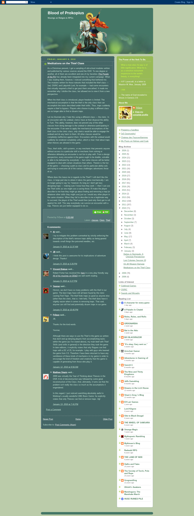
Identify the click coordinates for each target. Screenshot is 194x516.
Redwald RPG (130, 450)
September (129, 222)
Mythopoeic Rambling (134, 436)
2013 (124, 197)
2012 (124, 201)
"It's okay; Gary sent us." (135, 344)
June (126, 233)
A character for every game (136, 303)
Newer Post (48, 419)
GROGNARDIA (131, 324)
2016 (124, 187)
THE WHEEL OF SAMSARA (137, 423)
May (126, 237)
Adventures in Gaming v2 (136, 358)
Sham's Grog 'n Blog (134, 395)
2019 (124, 176)
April (126, 240)
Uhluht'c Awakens (132, 487)
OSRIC (124, 290)
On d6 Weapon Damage (134, 264)
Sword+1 (128, 365)
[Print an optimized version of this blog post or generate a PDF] (101, 214)
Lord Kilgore (130, 409)
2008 (124, 277)
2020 (124, 172)
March (127, 244)
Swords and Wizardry (130, 293)
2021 (124, 169)
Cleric (102, 220)
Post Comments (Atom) (65, 425)
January (128, 251)
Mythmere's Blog (132, 443)
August (127, 226)
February (128, 247)
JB (54, 252)
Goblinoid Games (128, 286)
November (129, 215)
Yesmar (56, 286)
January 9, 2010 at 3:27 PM (65, 281)
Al (54, 232)
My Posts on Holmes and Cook (135, 141)
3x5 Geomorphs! (128, 134)
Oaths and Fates (131, 464)
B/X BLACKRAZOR (133, 337)
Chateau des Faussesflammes (134, 137)
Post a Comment (53, 410)
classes (95, 220)
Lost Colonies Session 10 (135, 260)
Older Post (107, 419)
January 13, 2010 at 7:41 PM (65, 404)
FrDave (56, 315)
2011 (124, 205)
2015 (124, 190)
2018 (124, 179)
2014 (124, 194)
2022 (124, 165)
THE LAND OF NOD (133, 457)
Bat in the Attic (131, 331)
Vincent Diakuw (60, 269)
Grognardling (130, 480)
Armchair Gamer (132, 351)
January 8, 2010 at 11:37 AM (65, 247)
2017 (124, 183)
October (128, 219)
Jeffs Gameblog (131, 381)
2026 (124, 151)
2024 (124, 158)
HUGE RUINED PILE (133, 499)
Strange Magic (131, 430)
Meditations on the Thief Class (137, 268)
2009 (124, 273)
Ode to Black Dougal (134, 416)
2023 (124, 161)
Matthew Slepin (60, 372)
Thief (108, 220)
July (126, 229)
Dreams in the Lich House (136, 388)
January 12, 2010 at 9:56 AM (65, 367)
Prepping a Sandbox (130, 130)
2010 (124, 208)
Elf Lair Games (131, 402)
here (83, 273)
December (129, 211)
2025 (124, 154)
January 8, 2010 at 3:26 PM (65, 264)
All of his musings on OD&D (65, 276)
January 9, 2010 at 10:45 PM (65, 310)
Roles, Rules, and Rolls (135, 317)
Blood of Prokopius (66, 13)
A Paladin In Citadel (133, 310)
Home (78, 419)
